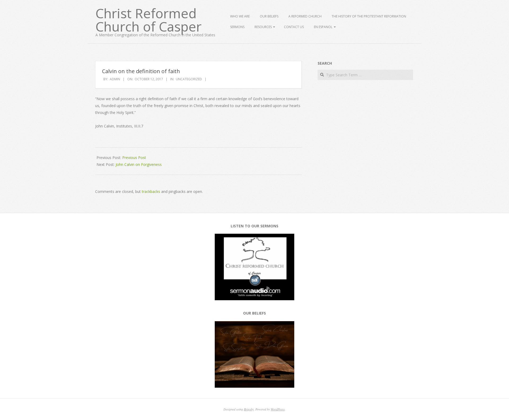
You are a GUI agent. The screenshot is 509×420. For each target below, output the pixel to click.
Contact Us (294, 27)
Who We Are (240, 16)
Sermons (237, 27)
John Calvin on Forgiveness (139, 164)
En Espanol (323, 27)
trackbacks (151, 191)
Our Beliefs (269, 16)
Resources (263, 27)
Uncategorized (189, 79)
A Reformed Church (305, 16)
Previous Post (134, 157)
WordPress (278, 409)
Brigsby (249, 409)
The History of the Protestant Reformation (369, 16)
